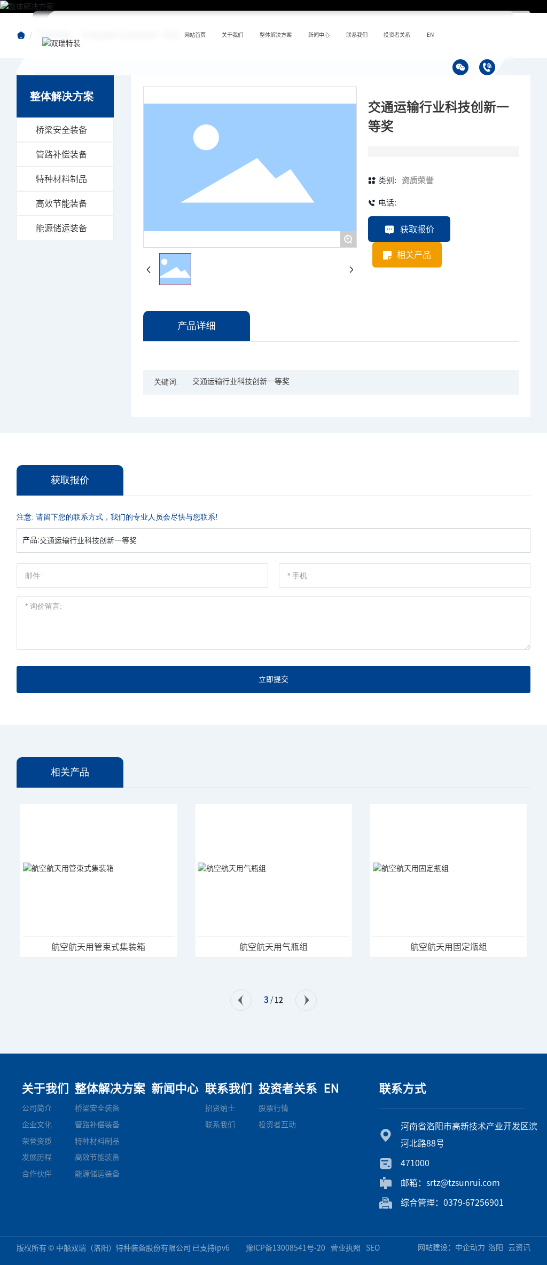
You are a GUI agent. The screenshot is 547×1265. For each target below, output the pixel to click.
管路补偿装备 (61, 154)
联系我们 (228, 1088)
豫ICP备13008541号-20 (285, 1248)
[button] (241, 1000)
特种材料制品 (61, 179)
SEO (373, 1248)
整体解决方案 (110, 1088)
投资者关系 (288, 1088)
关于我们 (45, 1088)
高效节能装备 (61, 203)
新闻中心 (175, 1088)
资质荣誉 (418, 180)
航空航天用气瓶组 (273, 946)
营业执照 (346, 1248)
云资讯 (519, 1247)
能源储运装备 (61, 228)
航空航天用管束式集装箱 (98, 946)
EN (331, 1088)
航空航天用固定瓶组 (448, 946)
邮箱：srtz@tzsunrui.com (450, 1182)
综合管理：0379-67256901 (452, 1202)
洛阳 (495, 1247)
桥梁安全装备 (61, 129)
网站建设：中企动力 (451, 1247)
